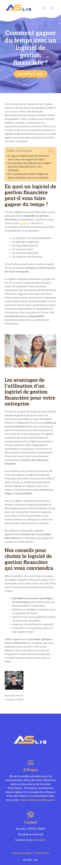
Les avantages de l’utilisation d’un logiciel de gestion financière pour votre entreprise (29, 167)
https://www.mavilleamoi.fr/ (38, 800)
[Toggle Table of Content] (49, 151)
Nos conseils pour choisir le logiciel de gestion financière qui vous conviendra (28, 176)
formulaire (39, 840)
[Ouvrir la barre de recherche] (44, 7)
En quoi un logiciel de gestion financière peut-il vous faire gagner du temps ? (28, 158)
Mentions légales (22, 853)
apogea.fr (24, 223)
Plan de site (42, 853)
